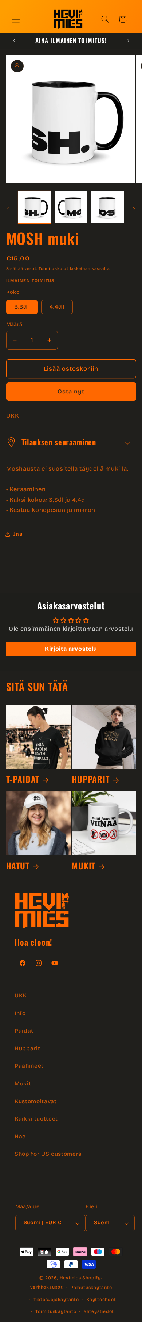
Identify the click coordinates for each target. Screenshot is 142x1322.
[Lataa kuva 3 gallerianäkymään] (107, 207)
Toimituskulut (53, 268)
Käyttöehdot (101, 1299)
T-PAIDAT (23, 779)
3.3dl (22, 307)
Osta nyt (71, 391)
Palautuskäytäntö (91, 1287)
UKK (12, 415)
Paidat (24, 1030)
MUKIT (83, 865)
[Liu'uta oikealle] (134, 209)
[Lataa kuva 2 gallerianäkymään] (71, 207)
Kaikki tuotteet (36, 1118)
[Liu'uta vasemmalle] (8, 209)
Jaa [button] (18, 534)
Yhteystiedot (99, 1311)
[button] (16, 19)
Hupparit (27, 1048)
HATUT (17, 865)
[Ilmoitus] (128, 41)
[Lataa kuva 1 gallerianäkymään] (34, 207)
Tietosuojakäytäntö (56, 1299)
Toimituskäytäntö (55, 1311)
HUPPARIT (91, 779)
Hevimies (70, 1277)
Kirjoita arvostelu (71, 648)
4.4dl (57, 307)
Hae (20, 1136)
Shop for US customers (48, 1154)
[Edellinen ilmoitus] (14, 41)
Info (20, 1013)
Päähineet (29, 1066)
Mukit (23, 1083)
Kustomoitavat (36, 1101)
